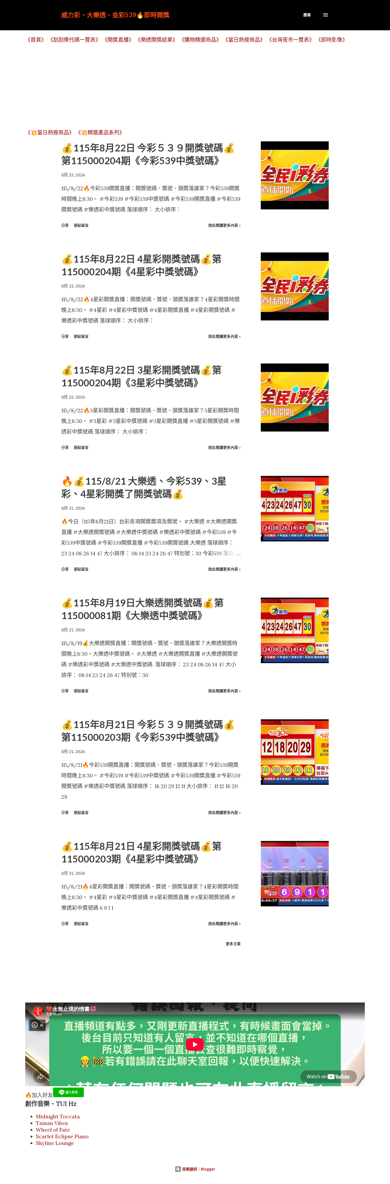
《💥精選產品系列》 (100, 132)
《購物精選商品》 (200, 39)
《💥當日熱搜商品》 (49, 132)
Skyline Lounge (55, 1143)
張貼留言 (81, 225)
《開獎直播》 (118, 39)
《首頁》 (35, 39)
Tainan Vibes (52, 1123)
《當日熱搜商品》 (244, 39)
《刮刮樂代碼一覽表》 (74, 39)
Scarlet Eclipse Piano (62, 1136)
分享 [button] (65, 225)
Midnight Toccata (58, 1116)
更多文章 (233, 943)
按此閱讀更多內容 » (224, 225)
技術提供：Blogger (198, 1169)
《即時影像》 (332, 39)
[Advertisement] (184, 86)
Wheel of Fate (53, 1129)
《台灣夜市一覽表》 (290, 39)
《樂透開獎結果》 (156, 39)
